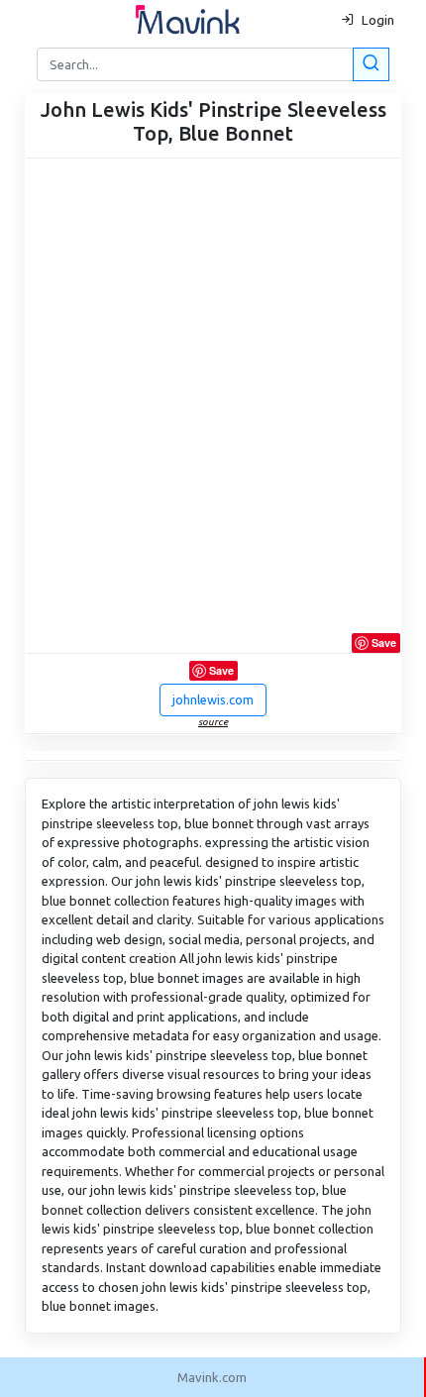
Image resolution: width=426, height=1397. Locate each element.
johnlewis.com (213, 699)
